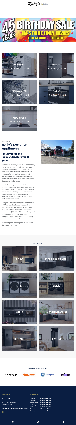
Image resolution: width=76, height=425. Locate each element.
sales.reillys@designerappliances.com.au (15, 408)
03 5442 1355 (6, 399)
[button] (2, 30)
